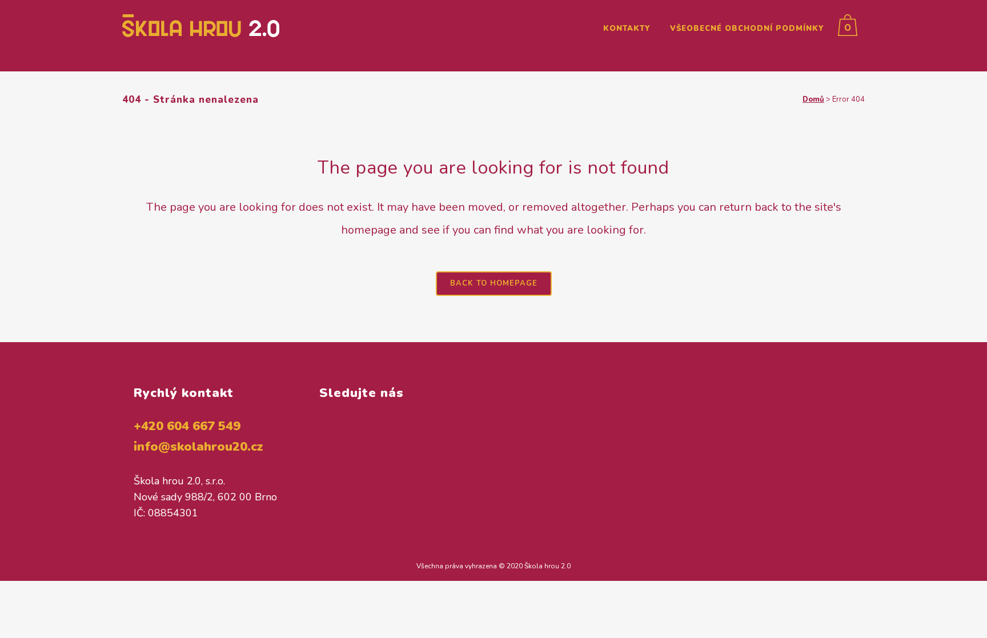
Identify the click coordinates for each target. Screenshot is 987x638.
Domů (813, 99)
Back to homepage (493, 283)
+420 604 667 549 (187, 426)
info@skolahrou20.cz (198, 446)
